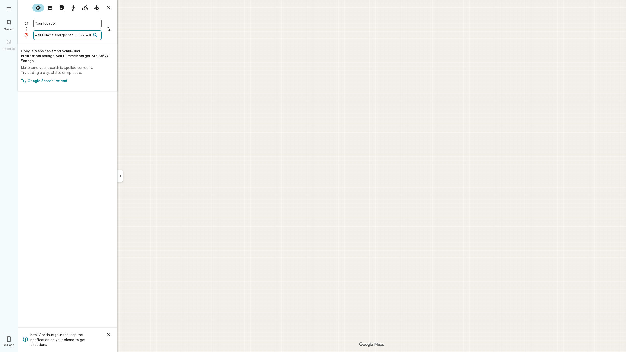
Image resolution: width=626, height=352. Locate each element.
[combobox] (67, 23)
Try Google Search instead (44, 81)
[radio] (38, 8)
